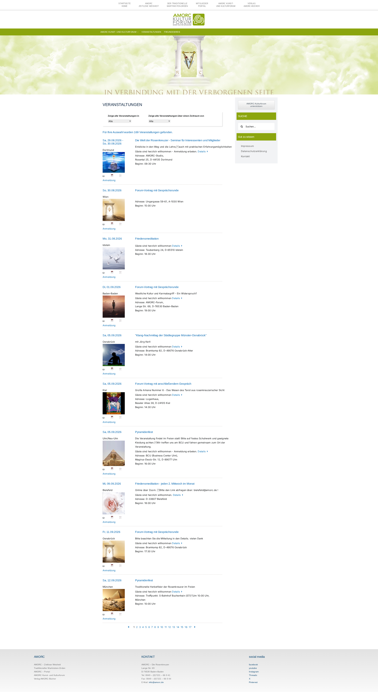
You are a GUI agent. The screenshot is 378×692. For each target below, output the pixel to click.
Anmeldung (109, 180)
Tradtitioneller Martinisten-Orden (49, 668)
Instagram (254, 671)
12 (169, 627)
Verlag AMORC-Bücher (45, 679)
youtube (253, 668)
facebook (253, 664)
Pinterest (253, 682)
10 (162, 627)
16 (186, 627)
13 (173, 627)
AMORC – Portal (42, 671)
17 (190, 627)
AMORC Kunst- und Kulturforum (49, 675)
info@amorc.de (156, 682)
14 (178, 627)
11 (166, 627)
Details (202, 151)
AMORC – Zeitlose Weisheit (47, 664)
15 (182, 627)
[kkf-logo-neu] (189, 14)
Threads (253, 675)
